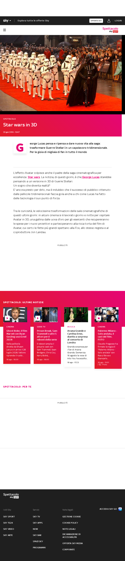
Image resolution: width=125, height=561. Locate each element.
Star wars (34, 177)
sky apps (38, 523)
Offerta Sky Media (72, 543)
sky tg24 (8, 523)
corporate (68, 549)
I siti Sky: (7, 510)
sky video (8, 529)
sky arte (8, 535)
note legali (68, 529)
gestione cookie (71, 516)
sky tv (36, 516)
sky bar (37, 535)
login (118, 20)
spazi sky (38, 541)
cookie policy (70, 523)
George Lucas (91, 177)
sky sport (9, 516)
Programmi (39, 547)
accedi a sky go (108, 509)
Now (35, 529)
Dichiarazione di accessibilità (71, 535)
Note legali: (67, 510)
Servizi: (36, 510)
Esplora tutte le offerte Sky (33, 20)
